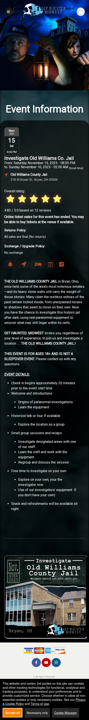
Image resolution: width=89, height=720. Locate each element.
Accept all (12, 713)
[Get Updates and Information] (10, 264)
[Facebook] (36, 662)
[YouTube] (46, 662)
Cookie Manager (65, 713)
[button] (81, 12)
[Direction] (23, 264)
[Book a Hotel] (38, 264)
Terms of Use (40, 703)
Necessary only (37, 713)
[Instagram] (56, 662)
